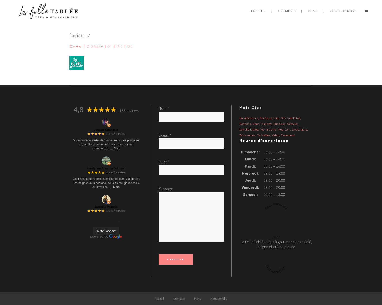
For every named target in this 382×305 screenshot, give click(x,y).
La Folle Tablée (248, 129)
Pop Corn (284, 129)
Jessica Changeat (106, 129)
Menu (197, 299)
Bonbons (245, 124)
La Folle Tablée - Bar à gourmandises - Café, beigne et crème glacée (276, 244)
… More (115, 148)
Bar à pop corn (269, 118)
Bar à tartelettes (290, 118)
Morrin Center (268, 129)
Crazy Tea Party (262, 124)
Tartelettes (263, 135)
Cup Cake (279, 124)
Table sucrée (247, 135)
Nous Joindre (218, 299)
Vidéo (275, 135)
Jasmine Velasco (106, 206)
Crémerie (179, 299)
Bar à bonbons (248, 118)
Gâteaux (292, 124)
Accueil (159, 299)
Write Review (106, 231)
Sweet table (299, 129)
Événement (288, 135)
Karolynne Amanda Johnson (106, 168)
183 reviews (129, 111)
